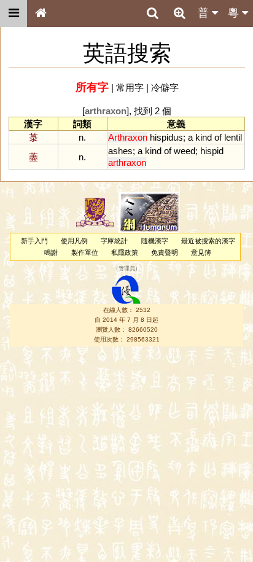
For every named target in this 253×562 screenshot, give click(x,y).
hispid (212, 151)
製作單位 (84, 252)
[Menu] (13, 13)
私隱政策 (124, 252)
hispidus (166, 137)
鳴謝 (51, 252)
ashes (120, 151)
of (218, 137)
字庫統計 (114, 240)
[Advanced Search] (179, 13)
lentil (233, 137)
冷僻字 (165, 87)
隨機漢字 (154, 240)
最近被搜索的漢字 (208, 240)
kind (203, 137)
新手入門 (34, 240)
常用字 (130, 87)
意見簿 (201, 252)
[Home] (40, 13)
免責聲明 (164, 252)
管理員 (127, 269)
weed (184, 151)
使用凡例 (74, 240)
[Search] (152, 13)
